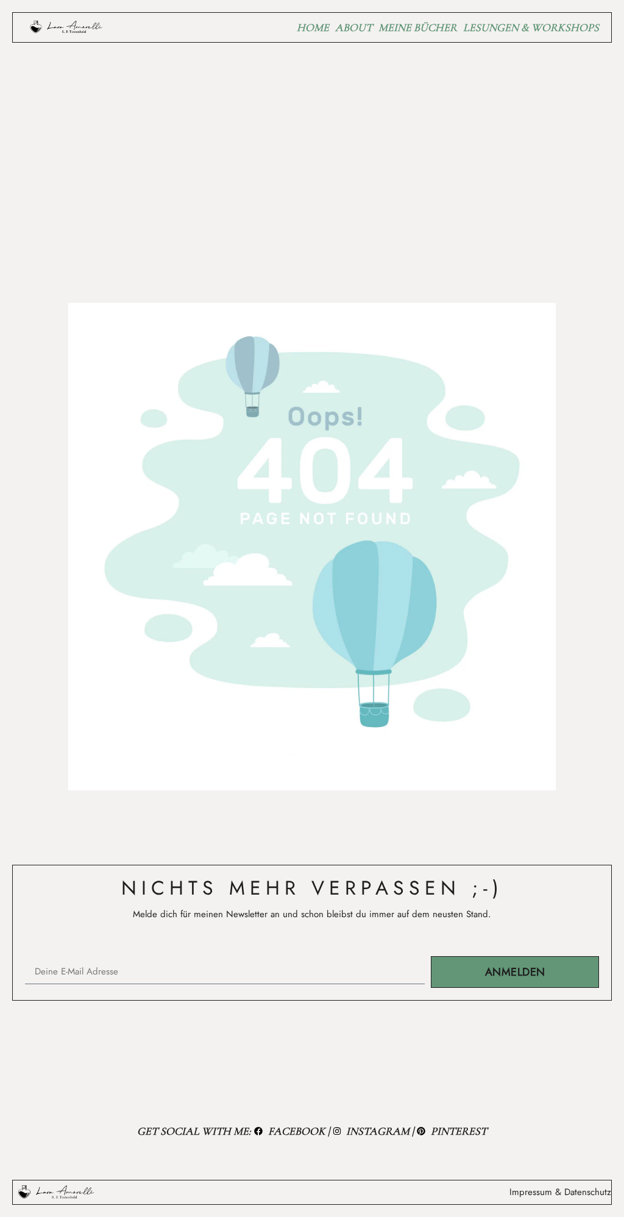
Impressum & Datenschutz (560, 1192)
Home (313, 27)
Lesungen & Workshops (531, 27)
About (353, 27)
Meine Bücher (417, 27)
